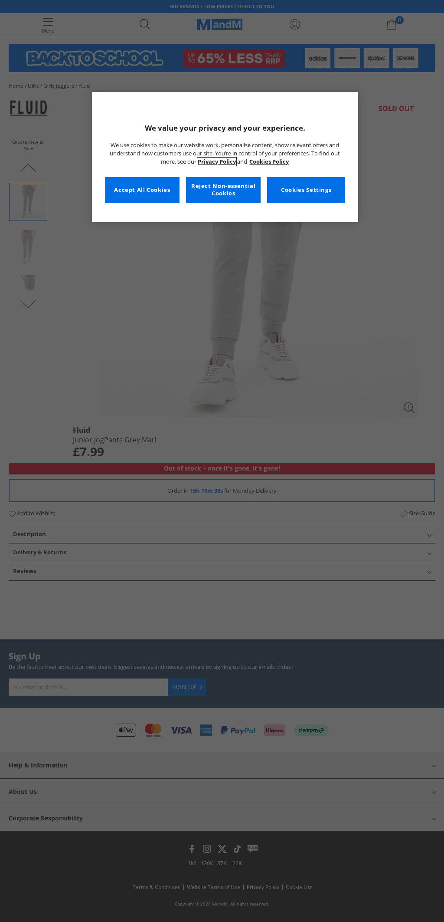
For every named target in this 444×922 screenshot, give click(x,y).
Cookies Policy (269, 161)
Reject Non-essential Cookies (223, 190)
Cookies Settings (306, 190)
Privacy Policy (217, 161)
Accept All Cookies (142, 190)
